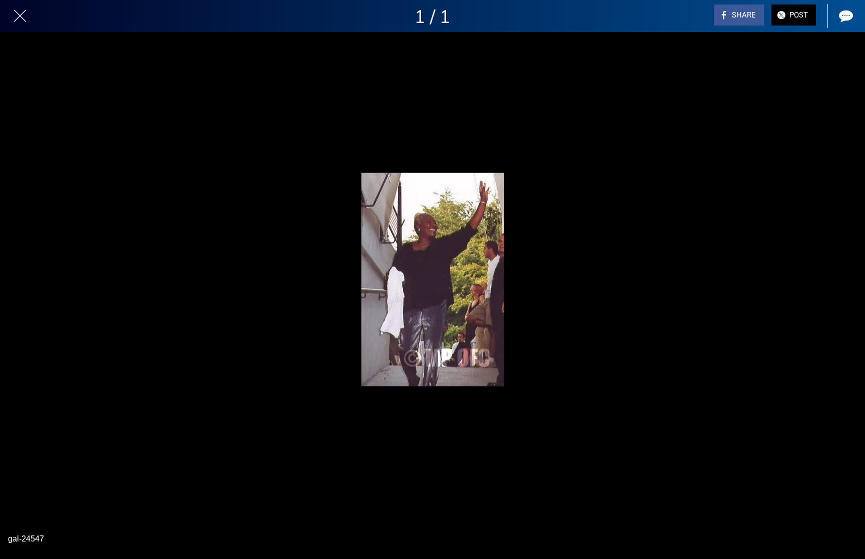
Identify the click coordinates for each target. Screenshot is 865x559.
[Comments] (845, 16)
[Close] (20, 16)
